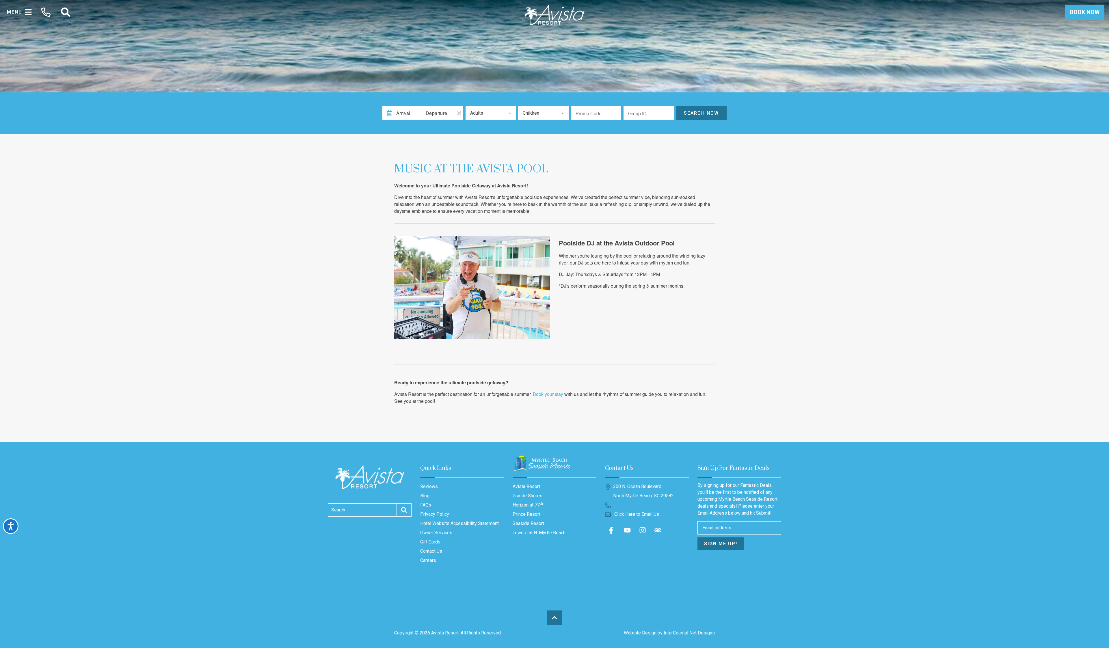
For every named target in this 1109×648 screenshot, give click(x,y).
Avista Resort (526, 486)
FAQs (425, 505)
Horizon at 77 (528, 505)
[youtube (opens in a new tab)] (627, 530)
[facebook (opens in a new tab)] (612, 530)
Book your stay (548, 394)
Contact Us (431, 551)
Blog (424, 495)
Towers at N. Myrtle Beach (539, 532)
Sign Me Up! (720, 543)
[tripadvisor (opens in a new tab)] (658, 530)
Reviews (429, 486)
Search (338, 510)
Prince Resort (526, 514)
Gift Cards (430, 542)
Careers (428, 560)
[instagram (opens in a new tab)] (643, 530)
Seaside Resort (528, 523)
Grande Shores (527, 495)
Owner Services (436, 532)
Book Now (1085, 12)
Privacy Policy (434, 514)
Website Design (640, 633)
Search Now (701, 113)
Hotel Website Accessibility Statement (459, 523)
